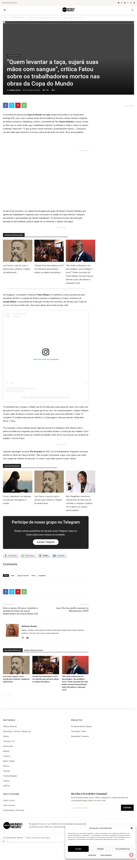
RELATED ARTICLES (13, 650)
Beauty (6, 751)
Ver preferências (122, 849)
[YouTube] (125, 3)
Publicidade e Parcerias (13, 810)
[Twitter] (11, 105)
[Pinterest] (18, 105)
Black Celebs (9, 761)
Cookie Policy (92, 855)
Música (6, 766)
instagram (42, 575)
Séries (6, 736)
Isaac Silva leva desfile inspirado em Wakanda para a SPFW (72, 609)
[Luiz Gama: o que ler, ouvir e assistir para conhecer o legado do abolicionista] (16, 665)
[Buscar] (132, 10)
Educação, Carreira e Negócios (17, 731)
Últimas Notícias (10, 726)
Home (5, 18)
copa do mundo (23, 575)
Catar (12, 575)
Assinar (127, 808)
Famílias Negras (10, 776)
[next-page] (9, 695)
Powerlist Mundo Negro (81, 726)
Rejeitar (100, 849)
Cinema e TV (9, 741)
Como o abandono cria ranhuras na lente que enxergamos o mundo (17, 499)
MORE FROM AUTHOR (33, 650)
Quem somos (9, 800)
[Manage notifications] (131, 855)
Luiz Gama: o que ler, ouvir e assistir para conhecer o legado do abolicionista (16, 269)
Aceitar (78, 849)
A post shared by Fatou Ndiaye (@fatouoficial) (45, 397)
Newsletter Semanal (9, 3)
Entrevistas (8, 746)
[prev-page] (4, 695)
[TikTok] (122, 3)
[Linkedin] (28, 637)
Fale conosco (9, 805)
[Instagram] (118, 3)
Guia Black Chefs (78, 731)
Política (6, 781)
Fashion (6, 756)
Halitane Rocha (15, 90)
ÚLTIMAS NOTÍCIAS (17, 18)
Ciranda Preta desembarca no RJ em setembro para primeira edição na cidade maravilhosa (49, 269)
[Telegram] (134, 3)
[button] (131, 828)
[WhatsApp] (131, 3)
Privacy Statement (106, 855)
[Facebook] (128, 3)
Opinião (6, 771)
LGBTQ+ (7, 786)
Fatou (34, 575)
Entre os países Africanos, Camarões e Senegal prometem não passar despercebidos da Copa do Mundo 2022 (20, 611)
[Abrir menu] (4, 10)
